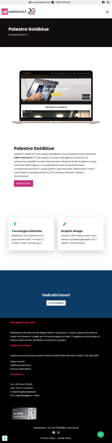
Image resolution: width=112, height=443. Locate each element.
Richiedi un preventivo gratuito (49, 340)
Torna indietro (56, 303)
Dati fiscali (72, 427)
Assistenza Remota (20, 365)
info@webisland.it (26, 391)
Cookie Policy (64, 438)
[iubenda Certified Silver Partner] (24, 413)
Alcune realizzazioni (20, 368)
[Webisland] (19, 11)
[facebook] (103, 2)
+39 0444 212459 (23, 384)
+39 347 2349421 (24, 388)
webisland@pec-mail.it (27, 395)
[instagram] (108, 2)
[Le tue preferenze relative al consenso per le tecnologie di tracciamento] (4, 438)
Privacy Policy (48, 438)
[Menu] (107, 11)
